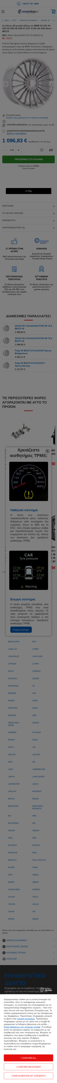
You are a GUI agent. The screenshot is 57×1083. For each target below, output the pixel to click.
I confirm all (28, 1058)
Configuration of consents (28, 1076)
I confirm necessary (28, 1067)
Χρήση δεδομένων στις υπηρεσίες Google (22, 1027)
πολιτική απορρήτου (26, 1019)
